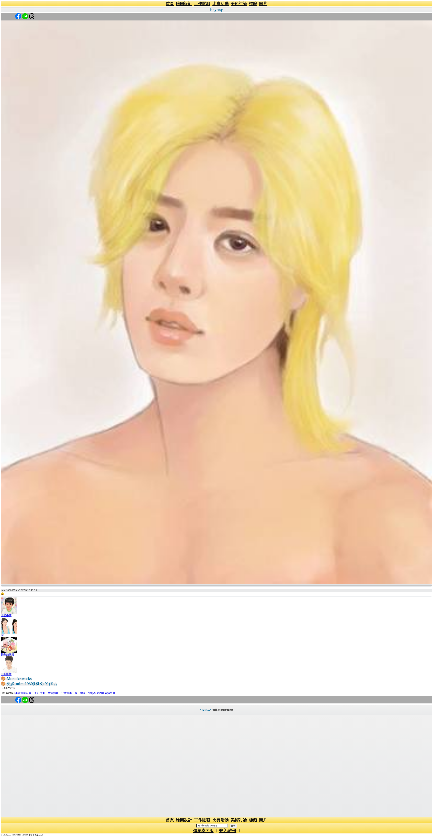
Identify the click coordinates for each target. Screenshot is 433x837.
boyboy (216, 9)
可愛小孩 (6, 615)
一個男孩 (6, 674)
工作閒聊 (202, 3)
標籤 (253, 3)
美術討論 (239, 3)
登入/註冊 (227, 830)
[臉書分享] (18, 16)
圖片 (263, 3)
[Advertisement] (216, 766)
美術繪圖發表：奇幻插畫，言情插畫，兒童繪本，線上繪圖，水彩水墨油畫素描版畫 (65, 693)
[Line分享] (25, 16)
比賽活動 (220, 3)
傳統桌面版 (203, 830)
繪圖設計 (184, 3)
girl (2, 635)
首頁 (170, 3)
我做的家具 (7, 654)
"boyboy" (206, 710)
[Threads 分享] (32, 16)
